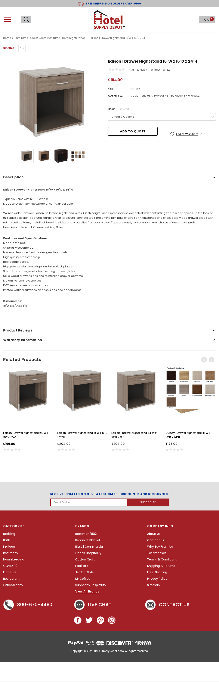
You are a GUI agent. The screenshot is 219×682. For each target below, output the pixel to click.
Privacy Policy (157, 578)
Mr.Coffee (82, 578)
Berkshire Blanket (87, 540)
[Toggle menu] (7, 19)
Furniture (9, 572)
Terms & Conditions (162, 559)
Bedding (9, 533)
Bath (6, 540)
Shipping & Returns (161, 566)
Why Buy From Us (160, 546)
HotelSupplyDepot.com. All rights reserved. (121, 651)
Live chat (99, 604)
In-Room (9, 546)
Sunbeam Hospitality (90, 585)
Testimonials (156, 553)
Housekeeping (13, 559)
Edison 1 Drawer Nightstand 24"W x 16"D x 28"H (134, 435)
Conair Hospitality (88, 553)
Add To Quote (133, 131)
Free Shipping (157, 572)
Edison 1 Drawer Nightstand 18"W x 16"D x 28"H (82, 435)
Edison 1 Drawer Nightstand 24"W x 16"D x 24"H (25, 435)
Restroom (10, 553)
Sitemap (153, 585)
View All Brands (87, 591)
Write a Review (160, 70)
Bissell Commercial (89, 546)
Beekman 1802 (86, 533)
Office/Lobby (13, 585)
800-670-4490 (34, 604)
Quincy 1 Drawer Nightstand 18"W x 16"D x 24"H (188, 435)
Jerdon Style (84, 572)
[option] (52, 101)
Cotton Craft (85, 559)
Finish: (118, 109)
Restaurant (11, 578)
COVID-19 (10, 566)
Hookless (81, 566)
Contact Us (155, 540)
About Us (153, 533)
